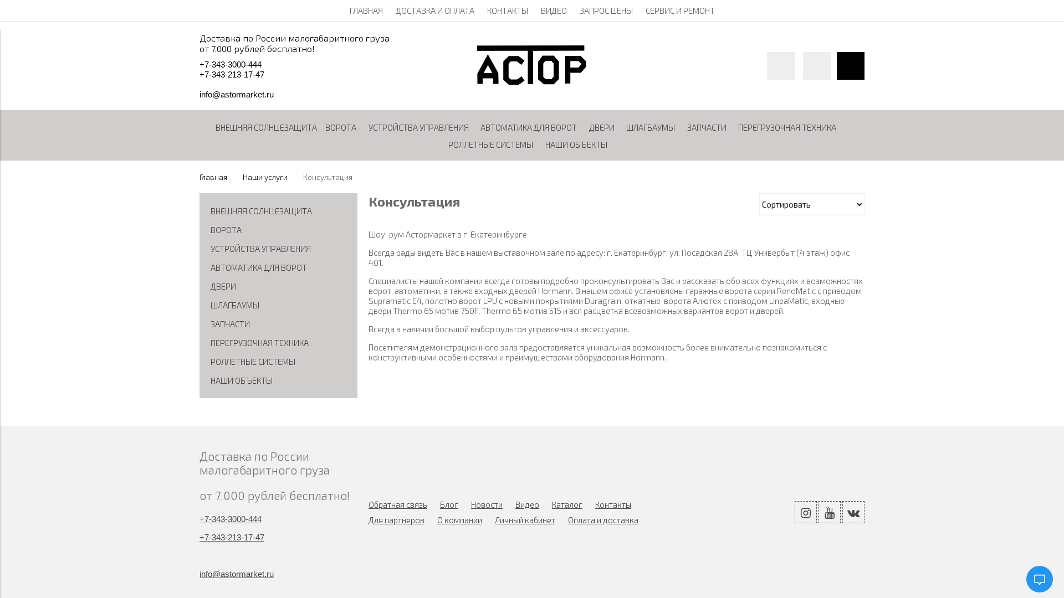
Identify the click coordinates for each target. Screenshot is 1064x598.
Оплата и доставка (603, 520)
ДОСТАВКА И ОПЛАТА (435, 11)
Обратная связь (398, 504)
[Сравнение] (817, 66)
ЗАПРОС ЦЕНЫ (606, 11)
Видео (527, 504)
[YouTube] (830, 512)
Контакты (613, 504)
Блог (449, 504)
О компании (459, 520)
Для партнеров (396, 520)
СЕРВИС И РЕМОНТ (680, 11)
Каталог (567, 504)
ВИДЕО (554, 11)
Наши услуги (265, 177)
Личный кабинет (525, 520)
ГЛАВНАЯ (366, 11)
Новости (487, 504)
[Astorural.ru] (531, 81)
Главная (213, 177)
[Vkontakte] (853, 512)
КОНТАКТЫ (507, 11)
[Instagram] (806, 512)
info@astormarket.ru (237, 94)
